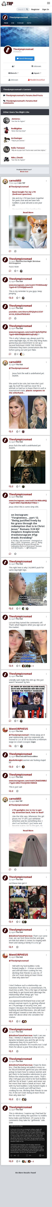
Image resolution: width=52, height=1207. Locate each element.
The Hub (19, 281)
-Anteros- (16, 119)
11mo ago (13, 183)
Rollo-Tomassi (18, 148)
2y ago (11, 281)
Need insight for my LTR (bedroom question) (24, 193)
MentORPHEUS (18, 729)
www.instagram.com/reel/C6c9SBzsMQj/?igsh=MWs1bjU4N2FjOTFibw (28, 501)
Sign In (45, 9)
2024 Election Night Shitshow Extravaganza (24, 262)
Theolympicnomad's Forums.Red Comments (20, 102)
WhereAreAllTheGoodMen (26, 756)
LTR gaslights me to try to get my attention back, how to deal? (28, 811)
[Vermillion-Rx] (20, 354)
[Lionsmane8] (22, 486)
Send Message (26, 58)
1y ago (11, 261)
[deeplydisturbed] (22, 608)
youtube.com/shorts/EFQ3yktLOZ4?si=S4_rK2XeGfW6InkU (26, 312)
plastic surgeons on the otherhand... (27, 391)
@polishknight (16, 760)
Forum (20, 23)
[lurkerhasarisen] (22, 431)
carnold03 (15, 180)
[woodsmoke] (24, 354)
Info (29, 23)
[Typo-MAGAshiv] (20, 270)
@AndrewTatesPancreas (21, 936)
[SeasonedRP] (22, 1021)
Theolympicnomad (18, 17)
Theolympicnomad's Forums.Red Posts (24, 95)
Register (35, 9)
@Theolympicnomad (19, 186)
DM (12, 23)
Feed (6, 23)
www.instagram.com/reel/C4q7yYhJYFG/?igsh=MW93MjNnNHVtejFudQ (28, 333)
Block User (24, 172)
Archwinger (16, 138)
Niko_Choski (17, 157)
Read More (28, 212)
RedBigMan (16, 128)
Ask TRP (21, 183)
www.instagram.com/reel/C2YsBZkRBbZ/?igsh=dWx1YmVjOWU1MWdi (28, 781)
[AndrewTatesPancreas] (26, 1021)
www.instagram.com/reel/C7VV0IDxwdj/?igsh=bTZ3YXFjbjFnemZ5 (28, 286)
